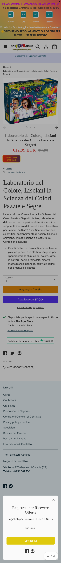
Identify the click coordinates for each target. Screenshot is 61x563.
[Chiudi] (53, 499)
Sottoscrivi (30, 540)
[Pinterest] (32, 551)
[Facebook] (27, 551)
